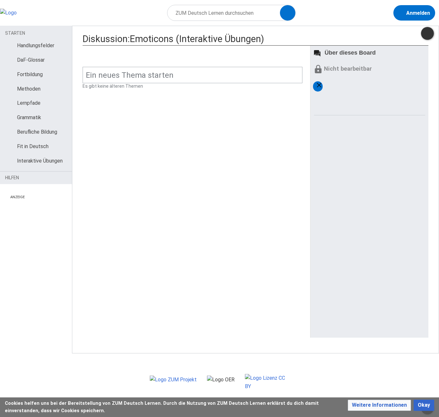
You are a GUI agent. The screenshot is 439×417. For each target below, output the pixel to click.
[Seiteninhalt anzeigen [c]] (427, 33)
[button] (379, 405)
